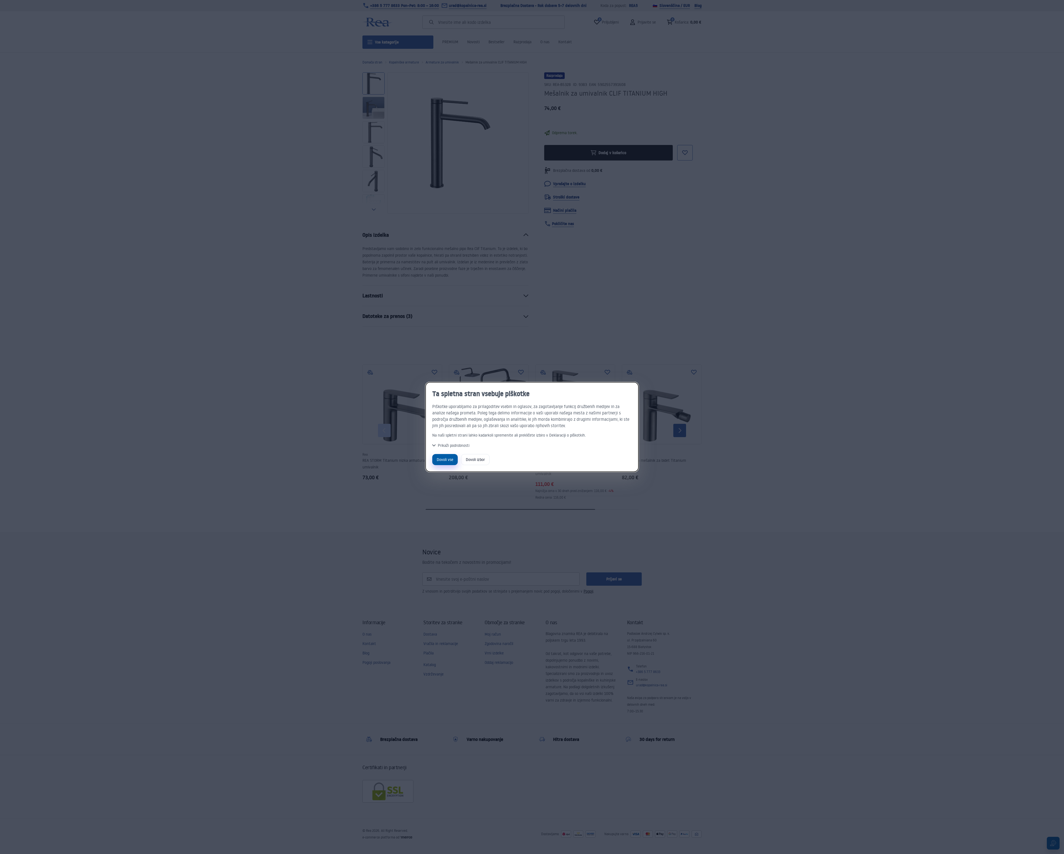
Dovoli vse (445, 459)
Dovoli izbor (475, 459)
